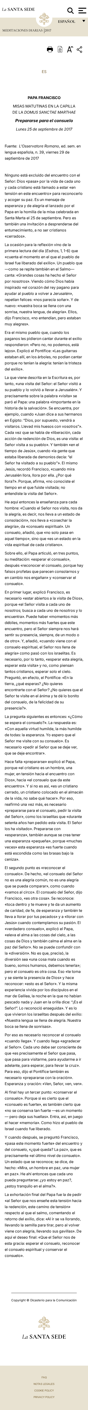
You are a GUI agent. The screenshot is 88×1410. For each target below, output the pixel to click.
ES (44, 71)
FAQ (44, 1377)
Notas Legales (44, 1384)
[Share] (80, 50)
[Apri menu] (81, 11)
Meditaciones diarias (22, 30)
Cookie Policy (44, 1390)
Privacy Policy (44, 1397)
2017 (48, 30)
